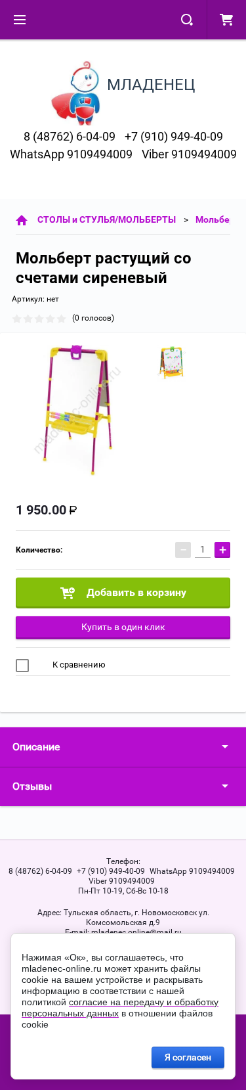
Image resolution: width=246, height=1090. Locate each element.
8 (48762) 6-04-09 (69, 136)
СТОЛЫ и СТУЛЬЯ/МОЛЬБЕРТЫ (106, 219)
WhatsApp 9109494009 (71, 154)
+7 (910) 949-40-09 (174, 136)
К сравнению (78, 665)
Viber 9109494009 (189, 154)
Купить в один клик (123, 627)
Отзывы (32, 786)
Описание (36, 746)
